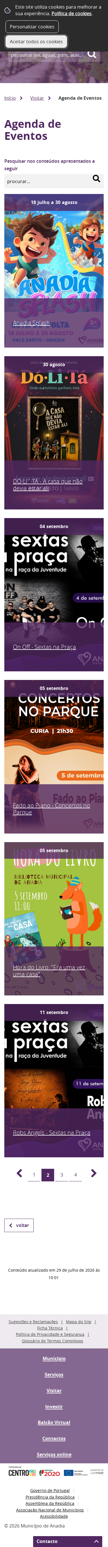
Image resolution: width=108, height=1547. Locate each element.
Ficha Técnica (50, 1328)
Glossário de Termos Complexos (52, 1341)
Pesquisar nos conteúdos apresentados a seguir (49, 165)
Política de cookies (72, 13)
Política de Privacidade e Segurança (50, 1334)
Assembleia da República (50, 1503)
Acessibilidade (54, 1516)
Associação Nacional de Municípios (50, 1510)
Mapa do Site (78, 1321)
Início (10, 98)
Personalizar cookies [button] (32, 26)
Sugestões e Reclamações (33, 1321)
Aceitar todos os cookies (36, 41)
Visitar (37, 98)
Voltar (22, 1225)
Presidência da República (50, 1497)
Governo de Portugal (50, 1490)
